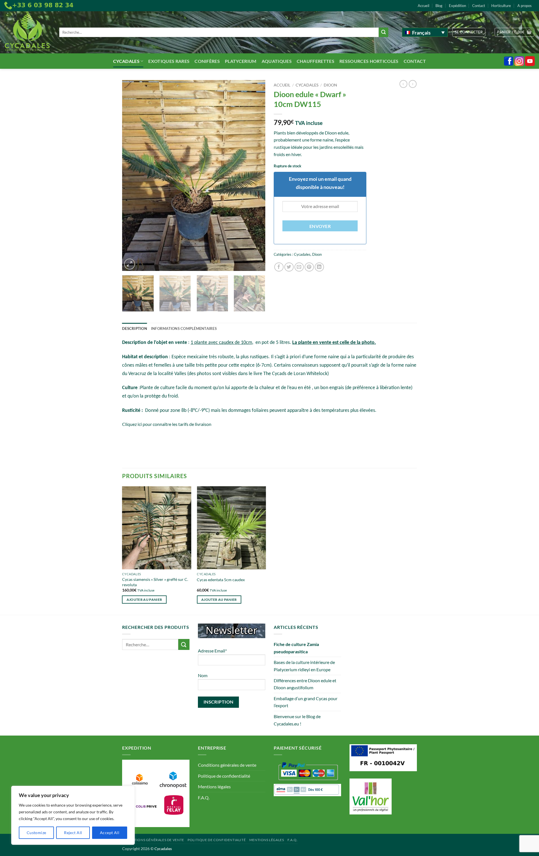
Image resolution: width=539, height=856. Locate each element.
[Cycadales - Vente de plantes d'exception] (27, 32)
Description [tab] (134, 328)
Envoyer (320, 226)
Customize (36, 832)
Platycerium (241, 61)
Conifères (207, 61)
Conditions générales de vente (227, 765)
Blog (438, 5)
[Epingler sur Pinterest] (309, 267)
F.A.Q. (203, 797)
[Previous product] (413, 84)
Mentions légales (214, 786)
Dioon (330, 85)
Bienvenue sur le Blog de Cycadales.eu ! (297, 720)
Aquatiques (277, 61)
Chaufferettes (315, 61)
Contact (478, 5)
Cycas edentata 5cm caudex (221, 579)
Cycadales (126, 61)
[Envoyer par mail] (299, 267)
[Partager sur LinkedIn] (319, 267)
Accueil (423, 5)
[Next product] (403, 84)
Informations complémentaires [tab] (184, 328)
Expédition (457, 5)
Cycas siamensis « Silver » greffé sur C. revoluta (155, 582)
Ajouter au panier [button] (144, 599)
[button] (469, 32)
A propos (524, 5)
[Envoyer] (383, 32)
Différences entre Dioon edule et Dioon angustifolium (305, 684)
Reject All (73, 832)
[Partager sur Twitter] (289, 267)
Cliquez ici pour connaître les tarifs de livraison (166, 424)
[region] (73, 815)
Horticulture (501, 5)
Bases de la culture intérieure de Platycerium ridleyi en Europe (304, 665)
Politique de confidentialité (224, 776)
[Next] (255, 175)
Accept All (109, 832)
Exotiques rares (168, 61)
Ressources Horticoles (369, 61)
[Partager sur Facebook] (279, 267)
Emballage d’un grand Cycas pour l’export (305, 702)
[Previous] (132, 175)
